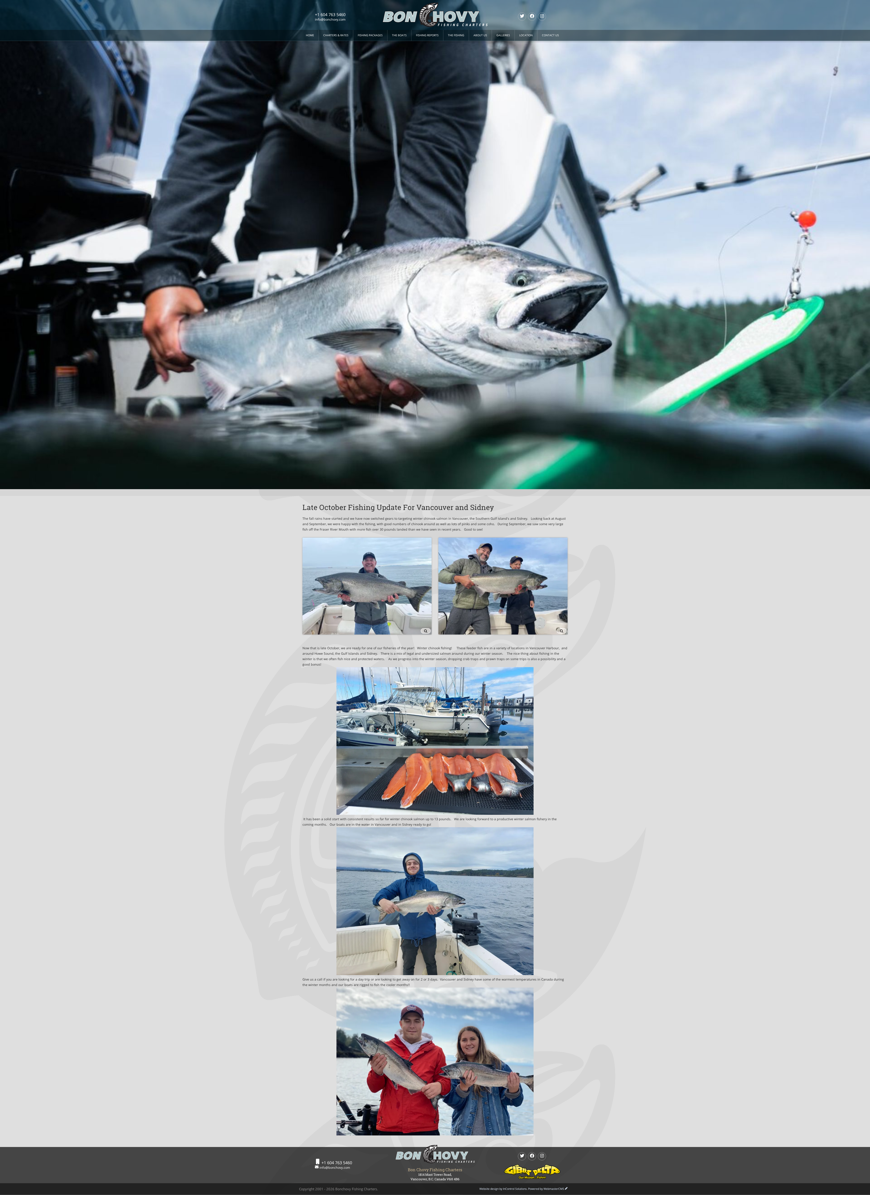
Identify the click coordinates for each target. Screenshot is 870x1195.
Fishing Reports (427, 35)
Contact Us (550, 35)
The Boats (399, 35)
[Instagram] (542, 16)
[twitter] (522, 16)
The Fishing (456, 35)
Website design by (503, 1189)
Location (526, 35)
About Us (480, 35)
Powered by (546, 1189)
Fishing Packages (370, 35)
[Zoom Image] (367, 586)
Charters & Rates (335, 35)
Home (310, 35)
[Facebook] (532, 16)
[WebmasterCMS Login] (566, 1189)
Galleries (503, 35)
